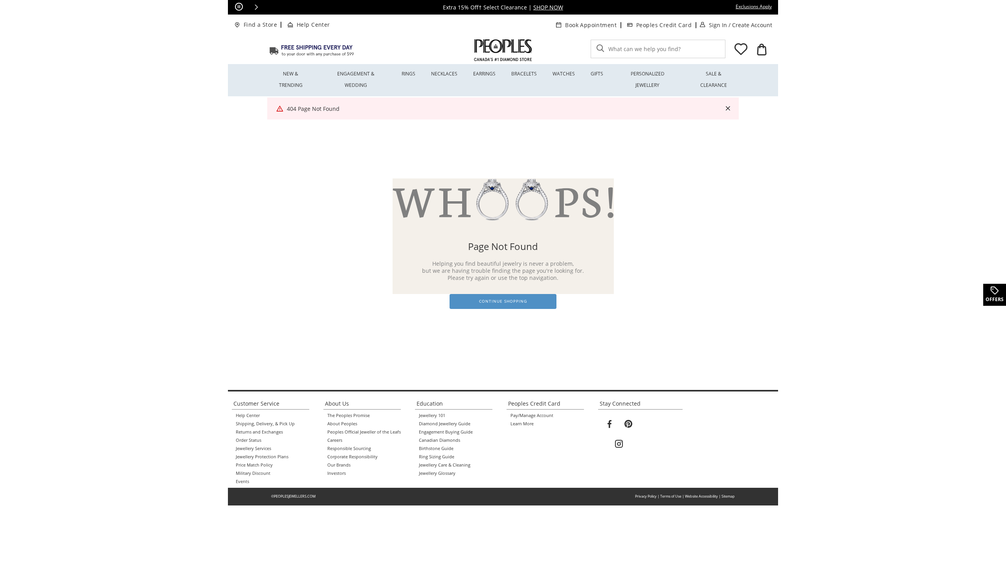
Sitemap (728, 496)
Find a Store (260, 24)
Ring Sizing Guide (436, 456)
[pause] (239, 7)
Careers (334, 440)
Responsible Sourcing (349, 448)
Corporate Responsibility (352, 456)
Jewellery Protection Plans (262, 456)
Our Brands (339, 465)
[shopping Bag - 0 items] (761, 49)
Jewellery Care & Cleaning (444, 465)
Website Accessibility (701, 496)
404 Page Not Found (313, 108)
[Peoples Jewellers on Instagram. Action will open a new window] (619, 444)
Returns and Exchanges (259, 432)
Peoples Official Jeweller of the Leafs (364, 432)
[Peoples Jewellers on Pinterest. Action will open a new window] (628, 424)
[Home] (311, 50)
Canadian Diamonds (439, 440)
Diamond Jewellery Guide (444, 423)
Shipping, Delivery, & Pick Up (265, 423)
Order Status (248, 440)
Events (242, 481)
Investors (336, 473)
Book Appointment (591, 25)
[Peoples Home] (503, 50)
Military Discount (253, 473)
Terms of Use (670, 496)
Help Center (313, 24)
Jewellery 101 (432, 415)
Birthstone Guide (436, 448)
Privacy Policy (646, 496)
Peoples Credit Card (664, 25)
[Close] (728, 108)
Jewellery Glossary (437, 473)
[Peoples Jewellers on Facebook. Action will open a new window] (609, 424)
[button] (256, 7)
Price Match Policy (254, 465)
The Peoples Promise (348, 415)
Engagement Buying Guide (446, 432)
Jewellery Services (253, 448)
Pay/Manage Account (531, 415)
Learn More (522, 423)
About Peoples (342, 423)
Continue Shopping (503, 301)
